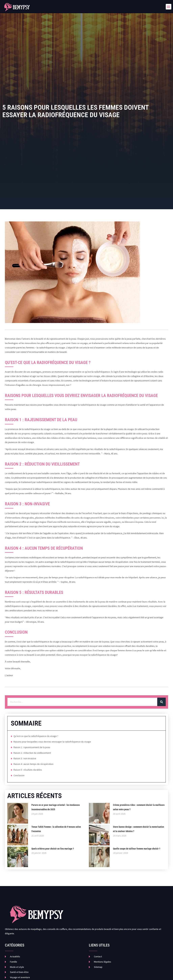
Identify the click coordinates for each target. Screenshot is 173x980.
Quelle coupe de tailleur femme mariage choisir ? (136, 848)
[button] (168, 6)
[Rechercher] (161, 702)
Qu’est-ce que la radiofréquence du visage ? (36, 736)
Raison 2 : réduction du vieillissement (32, 752)
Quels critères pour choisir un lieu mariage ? (52, 848)
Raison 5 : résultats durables (28, 769)
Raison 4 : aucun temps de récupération (33, 764)
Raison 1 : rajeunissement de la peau (32, 747)
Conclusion (19, 775)
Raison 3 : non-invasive (25, 758)
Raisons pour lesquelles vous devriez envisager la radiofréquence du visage (52, 741)
